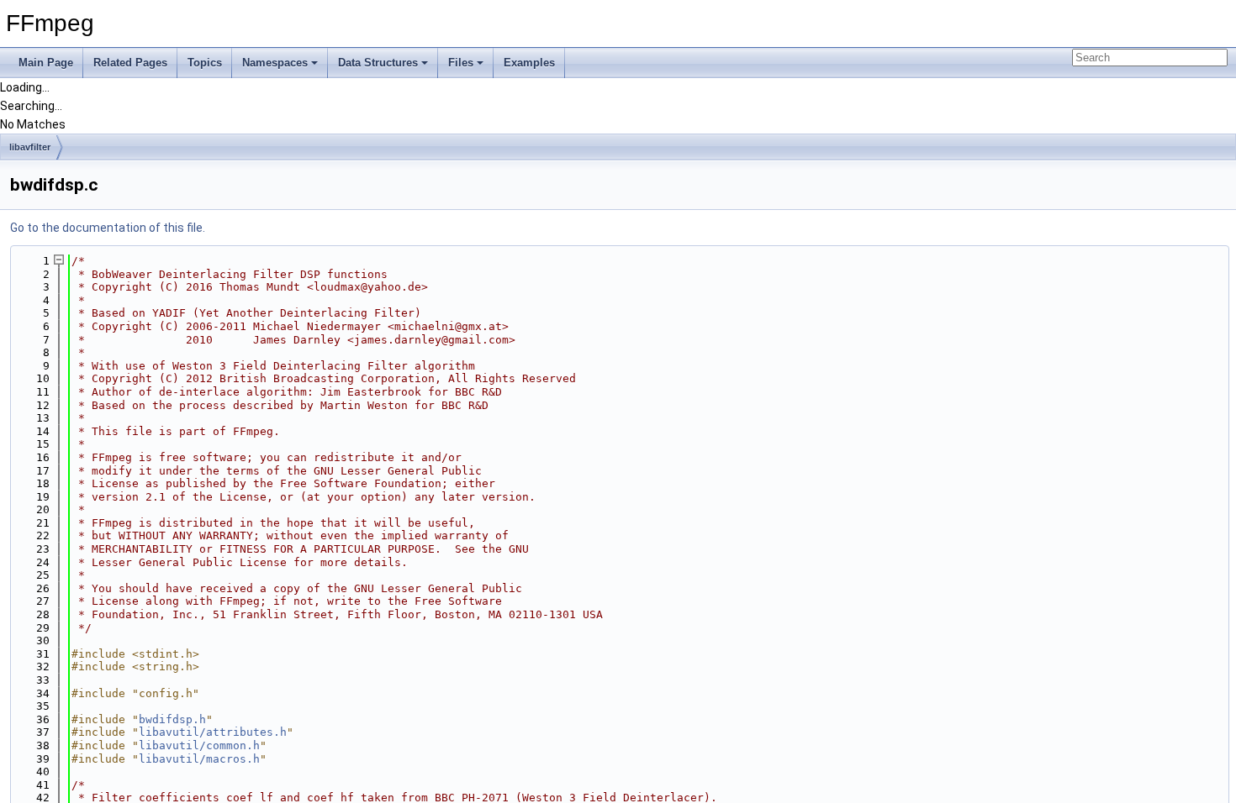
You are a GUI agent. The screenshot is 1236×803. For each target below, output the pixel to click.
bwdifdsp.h (172, 719)
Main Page (45, 62)
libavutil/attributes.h (213, 732)
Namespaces (275, 62)
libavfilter (29, 147)
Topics (205, 62)
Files (460, 62)
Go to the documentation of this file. (107, 227)
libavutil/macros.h (199, 759)
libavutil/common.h (199, 745)
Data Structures (378, 62)
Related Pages (130, 62)
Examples (529, 62)
